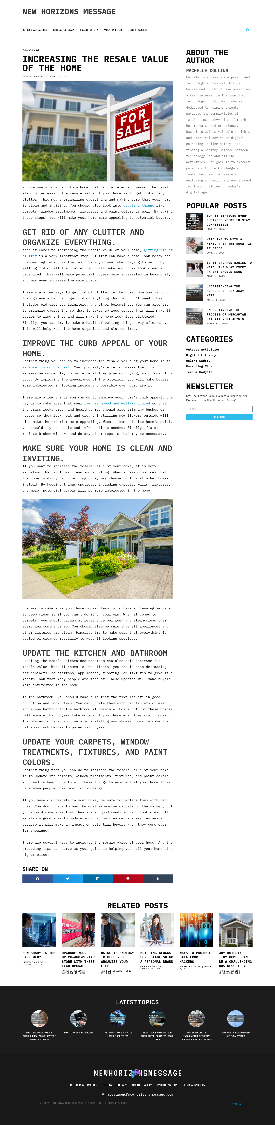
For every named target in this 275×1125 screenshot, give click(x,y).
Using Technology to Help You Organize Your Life (117, 959)
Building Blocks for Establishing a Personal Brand (156, 957)
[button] (248, 30)
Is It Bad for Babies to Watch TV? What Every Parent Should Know (229, 267)
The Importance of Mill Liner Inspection (117, 1034)
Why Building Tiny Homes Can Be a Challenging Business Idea (235, 959)
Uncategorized (30, 49)
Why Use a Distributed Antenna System (236, 1034)
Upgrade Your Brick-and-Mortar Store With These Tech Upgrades (78, 959)
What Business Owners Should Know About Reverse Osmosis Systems (39, 1036)
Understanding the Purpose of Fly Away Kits (225, 291)
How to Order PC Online (78, 1032)
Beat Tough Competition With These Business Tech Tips (157, 1036)
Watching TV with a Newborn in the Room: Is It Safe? (229, 243)
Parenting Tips (113, 29)
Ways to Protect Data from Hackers (195, 957)
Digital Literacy (63, 29)
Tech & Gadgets (137, 29)
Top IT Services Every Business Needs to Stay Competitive (228, 220)
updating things (138, 205)
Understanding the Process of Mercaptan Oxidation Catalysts (226, 314)
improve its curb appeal (46, 367)
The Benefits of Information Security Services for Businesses (196, 1036)
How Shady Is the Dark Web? (38, 955)
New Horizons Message (69, 11)
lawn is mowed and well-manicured (117, 403)
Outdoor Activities (34, 29)
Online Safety (89, 29)
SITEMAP (237, 1104)
